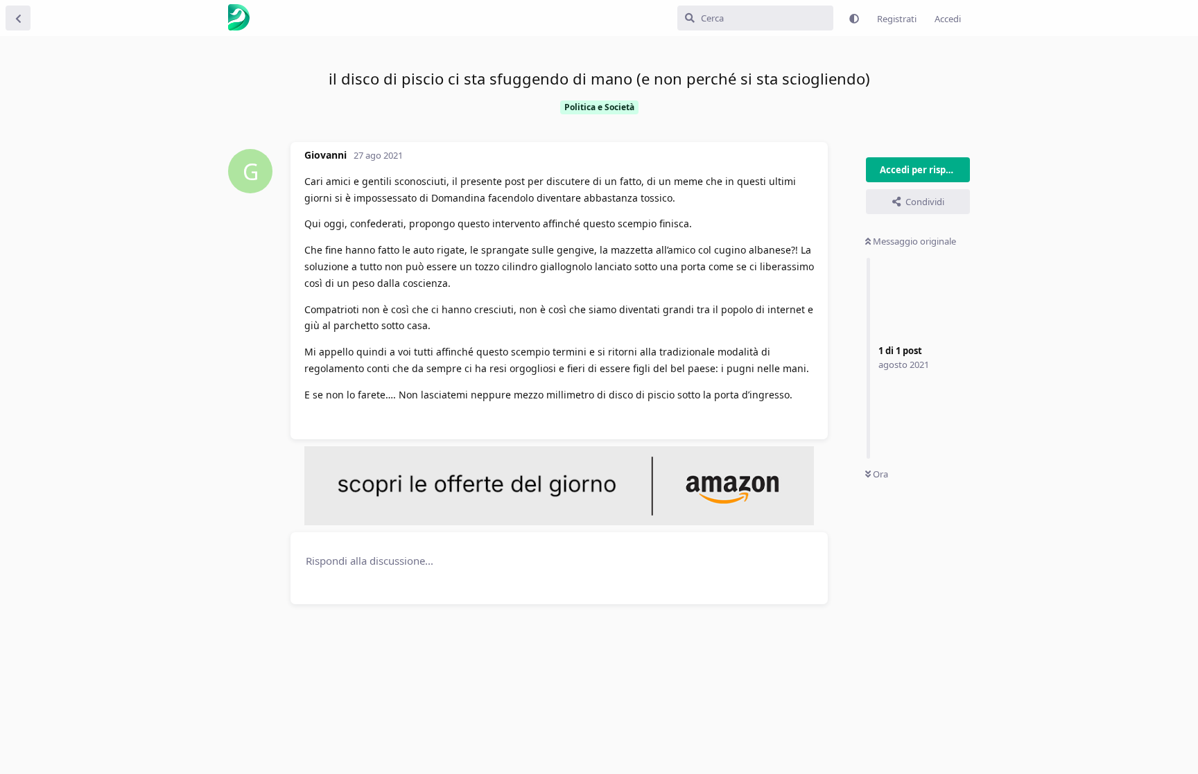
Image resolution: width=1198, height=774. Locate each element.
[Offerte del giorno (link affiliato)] (559, 522)
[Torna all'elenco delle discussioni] (18, 18)
